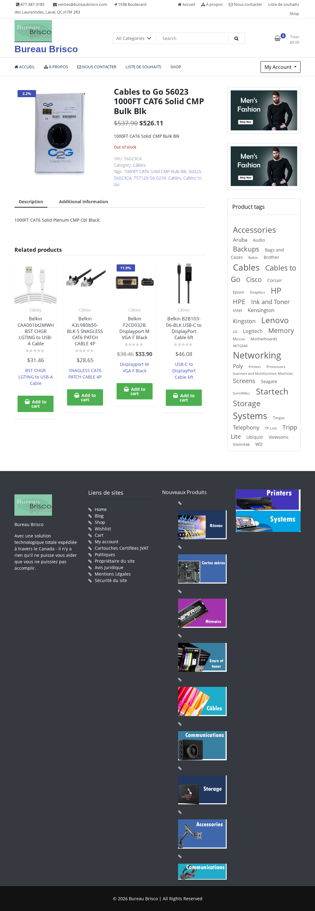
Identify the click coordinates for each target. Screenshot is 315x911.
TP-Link (271, 428)
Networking (257, 355)
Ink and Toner (270, 301)
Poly (238, 366)
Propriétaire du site (115, 561)
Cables (174, 178)
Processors (275, 366)
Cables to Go (264, 273)
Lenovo (275, 320)
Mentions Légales (113, 574)
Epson (238, 292)
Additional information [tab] (83, 201)
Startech (272, 391)
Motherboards (263, 339)
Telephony (246, 427)
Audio (259, 240)
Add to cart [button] (38, 404)
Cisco (254, 279)
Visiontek (241, 444)
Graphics (257, 292)
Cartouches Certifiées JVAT (122, 548)
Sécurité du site (111, 580)
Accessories (254, 229)
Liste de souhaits (283, 4)
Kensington (261, 310)
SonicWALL (241, 393)
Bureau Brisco (46, 49)
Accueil (188, 4)
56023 (195, 171)
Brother (271, 257)
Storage (247, 403)
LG (235, 331)
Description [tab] (31, 201)
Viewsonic (279, 437)
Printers (255, 366)
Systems (250, 416)
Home (101, 509)
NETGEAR (240, 345)
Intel (237, 310)
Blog (99, 516)
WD (258, 444)
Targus (279, 417)
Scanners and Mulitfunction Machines (263, 373)
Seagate (269, 381)
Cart (99, 535)
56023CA (122, 178)
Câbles (139, 165)
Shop (294, 13)
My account (106, 542)
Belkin (253, 257)
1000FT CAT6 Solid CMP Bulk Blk (155, 171)
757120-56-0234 (150, 178)
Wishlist (103, 529)
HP (276, 290)
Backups (246, 248)
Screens (244, 381)
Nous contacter (247, 4)
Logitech (253, 331)
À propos (214, 4)
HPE (239, 301)
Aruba (240, 239)
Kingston (244, 321)
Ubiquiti (254, 437)
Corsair (274, 280)
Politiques (105, 554)
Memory (281, 330)
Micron (239, 339)
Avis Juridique (109, 567)
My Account (279, 67)
